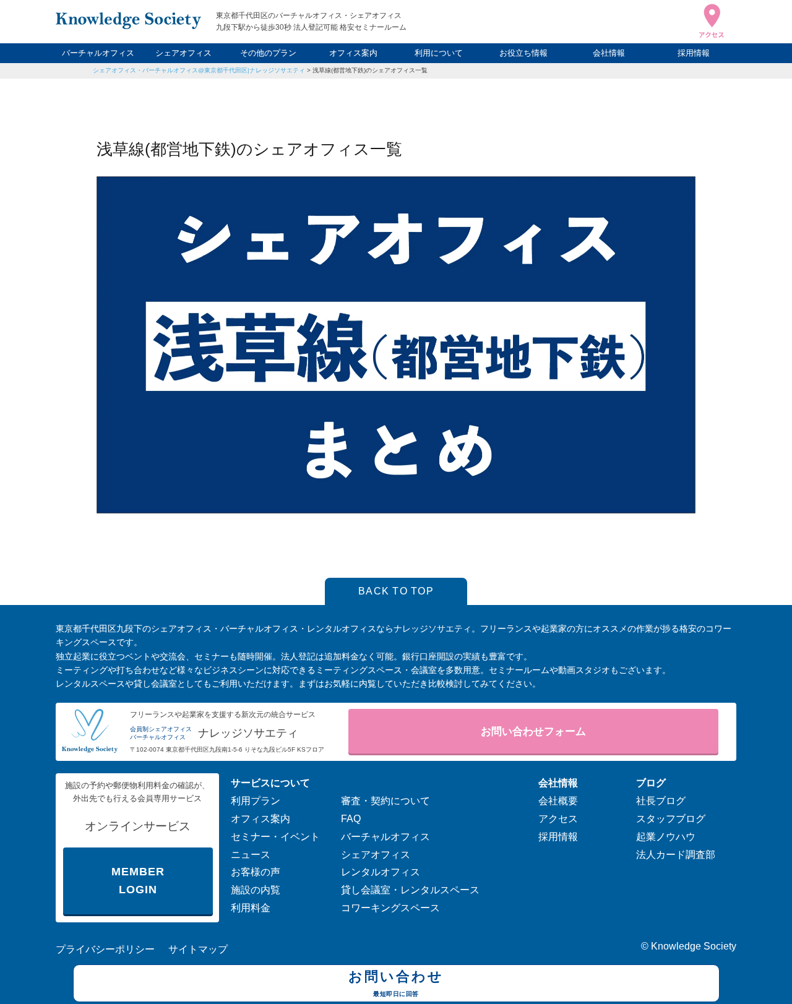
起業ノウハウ (665, 836)
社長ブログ (661, 801)
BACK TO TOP (396, 591)
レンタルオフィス (380, 872)
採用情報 (694, 53)
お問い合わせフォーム (533, 731)
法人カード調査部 (675, 854)
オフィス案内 (353, 53)
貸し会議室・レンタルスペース (410, 890)
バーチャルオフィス (98, 53)
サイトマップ (198, 949)
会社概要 (558, 801)
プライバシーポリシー (105, 949)
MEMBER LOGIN (137, 880)
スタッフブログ (670, 818)
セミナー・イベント (275, 836)
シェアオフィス (183, 53)
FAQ (351, 818)
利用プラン (255, 801)
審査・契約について (385, 801)
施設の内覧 (255, 890)
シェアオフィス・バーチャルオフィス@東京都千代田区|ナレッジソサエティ (199, 70)
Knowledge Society (693, 946)
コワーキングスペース (390, 908)
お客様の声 (255, 872)
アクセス (558, 818)
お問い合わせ (396, 983)
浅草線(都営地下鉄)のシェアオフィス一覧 (370, 70)
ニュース (250, 854)
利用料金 (250, 908)
